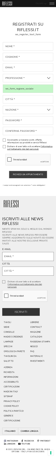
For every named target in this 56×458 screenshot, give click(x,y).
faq (32, 351)
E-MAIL (6, 249)
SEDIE (6, 327)
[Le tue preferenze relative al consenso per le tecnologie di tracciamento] (51, 453)
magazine (35, 332)
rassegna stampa (40, 341)
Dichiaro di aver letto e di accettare (30, 148)
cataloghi (36, 336)
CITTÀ (6, 263)
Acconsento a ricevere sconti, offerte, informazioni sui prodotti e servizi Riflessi (27, 141)
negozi (34, 346)
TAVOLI (7, 322)
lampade (8, 341)
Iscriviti (21, 312)
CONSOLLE (9, 332)
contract (36, 327)
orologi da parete (14, 351)
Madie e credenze (13, 336)
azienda (8, 367)
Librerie (34, 322)
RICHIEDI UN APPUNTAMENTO (28, 174)
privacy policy (12, 401)
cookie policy (11, 406)
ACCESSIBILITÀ (11, 382)
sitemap (8, 396)
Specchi (8, 346)
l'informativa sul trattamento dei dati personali (30, 148)
